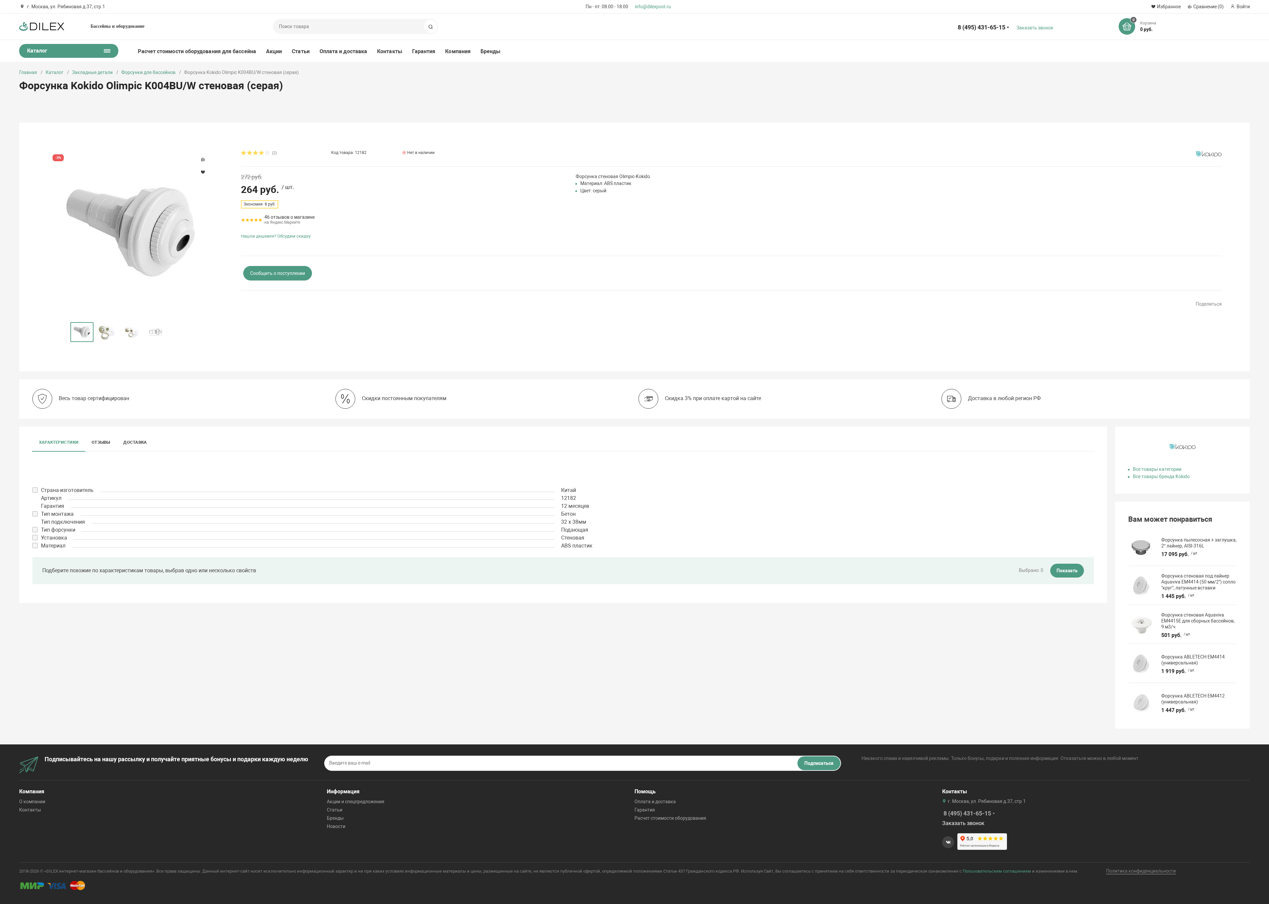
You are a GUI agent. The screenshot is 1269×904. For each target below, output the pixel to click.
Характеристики (58, 442)
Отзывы (101, 442)
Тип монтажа (57, 514)
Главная (28, 72)
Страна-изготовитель (67, 490)
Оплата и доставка (343, 51)
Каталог (54, 72)
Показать (1067, 570)
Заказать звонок (1035, 27)
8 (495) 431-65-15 (981, 27)
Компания (458, 51)
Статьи (300, 51)
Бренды (490, 51)
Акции (274, 51)
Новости (336, 826)
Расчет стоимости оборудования (670, 818)
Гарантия (424, 51)
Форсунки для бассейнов (148, 72)
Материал (53, 546)
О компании (32, 801)
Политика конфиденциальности (1141, 871)
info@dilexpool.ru (653, 6)
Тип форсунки (58, 530)
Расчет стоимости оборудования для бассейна (197, 51)
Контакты (389, 51)
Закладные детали (92, 72)
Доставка (135, 442)
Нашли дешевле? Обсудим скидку (276, 236)
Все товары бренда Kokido (1161, 476)
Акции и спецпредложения (355, 801)
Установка (54, 538)
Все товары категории (1157, 469)
